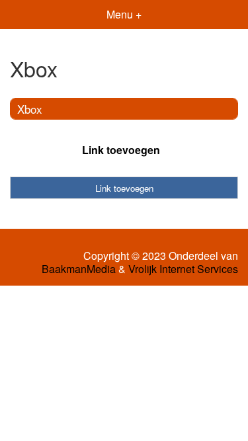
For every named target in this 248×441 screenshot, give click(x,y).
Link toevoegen (121, 149)
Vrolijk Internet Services (183, 269)
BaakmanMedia (79, 269)
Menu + (124, 14)
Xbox (29, 108)
